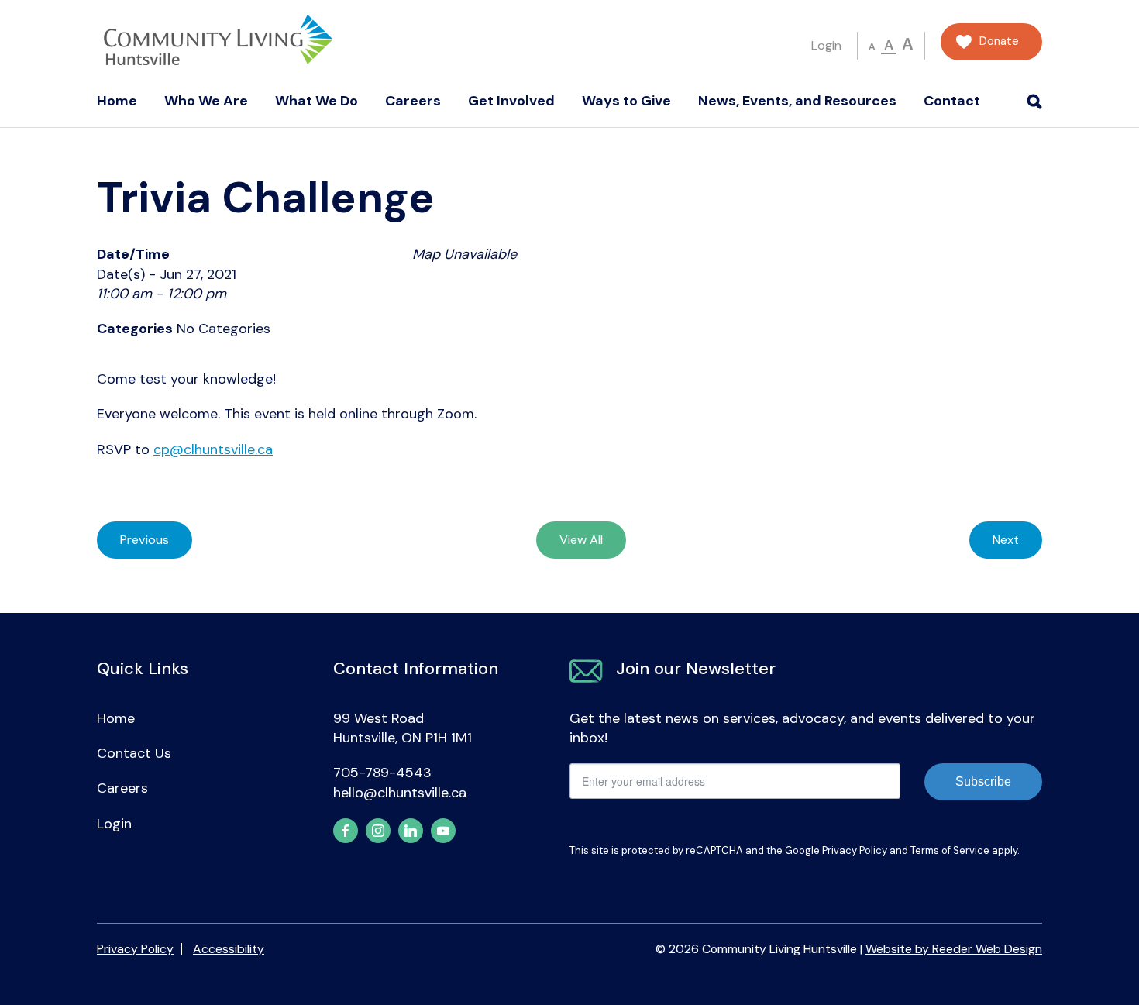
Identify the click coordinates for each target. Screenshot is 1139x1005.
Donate (999, 41)
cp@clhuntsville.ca (213, 449)
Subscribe (983, 781)
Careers (413, 100)
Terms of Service (949, 850)
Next (1006, 540)
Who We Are (206, 100)
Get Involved (511, 100)
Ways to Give (626, 100)
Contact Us (134, 753)
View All (581, 540)
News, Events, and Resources (797, 100)
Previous (144, 540)
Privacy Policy (854, 850)
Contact (952, 100)
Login (826, 45)
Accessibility (228, 949)
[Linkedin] (410, 830)
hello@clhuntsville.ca (399, 792)
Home (117, 100)
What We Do (316, 100)
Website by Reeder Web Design (953, 949)
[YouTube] (443, 830)
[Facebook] (345, 830)
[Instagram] (378, 830)
